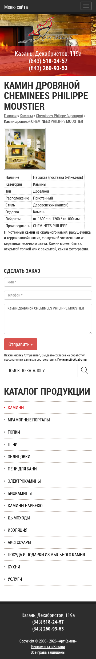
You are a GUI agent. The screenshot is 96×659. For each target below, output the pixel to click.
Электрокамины (24, 481)
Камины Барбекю (25, 506)
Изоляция (17, 530)
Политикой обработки (72, 359)
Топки (14, 432)
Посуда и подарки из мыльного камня (46, 555)
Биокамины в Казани (48, 646)
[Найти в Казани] (85, 370)
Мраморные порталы (29, 420)
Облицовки (19, 456)
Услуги (15, 579)
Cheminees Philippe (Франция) (59, 115)
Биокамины (20, 493)
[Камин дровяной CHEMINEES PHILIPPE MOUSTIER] (25, 149)
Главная (10, 115)
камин (30, 232)
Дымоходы (19, 518)
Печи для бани (22, 469)
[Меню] (86, 6)
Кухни (14, 567)
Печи (13, 444)
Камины (26, 115)
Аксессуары (19, 542)
